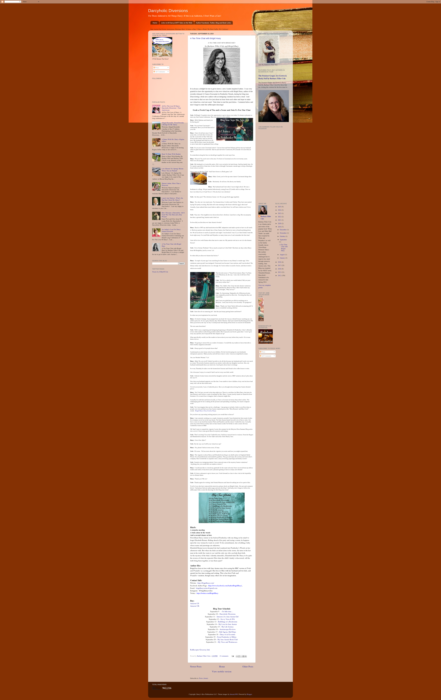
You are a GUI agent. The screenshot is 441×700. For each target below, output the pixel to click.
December (283, 230)
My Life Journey (228, 626)
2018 (280, 262)
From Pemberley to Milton (226, 637)
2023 (280, 213)
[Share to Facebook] (243, 656)
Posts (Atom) (203, 678)
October (283, 236)
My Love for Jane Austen (228, 624)
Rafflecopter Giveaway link (200, 649)
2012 (280, 275)
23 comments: (224, 656)
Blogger (249, 694)
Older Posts (247, 666)
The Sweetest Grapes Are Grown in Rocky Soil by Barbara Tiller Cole (272, 77)
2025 (280, 207)
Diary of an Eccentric (227, 634)
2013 (280, 272)
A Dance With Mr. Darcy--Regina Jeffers (173, 140)
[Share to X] (241, 656)
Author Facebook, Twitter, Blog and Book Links (213, 23)
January (282, 258)
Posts (157, 68)
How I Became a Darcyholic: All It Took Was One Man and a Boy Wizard (173, 215)
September (283, 240)
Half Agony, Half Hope (227, 632)
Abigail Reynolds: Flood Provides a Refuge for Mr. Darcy (173, 124)
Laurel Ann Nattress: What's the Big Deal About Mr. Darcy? (172, 199)
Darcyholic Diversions (168, 10)
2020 (280, 223)
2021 (280, 220)
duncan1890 (234, 694)
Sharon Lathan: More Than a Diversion (171, 184)
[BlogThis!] (239, 656)
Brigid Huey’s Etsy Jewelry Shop (205, 411)
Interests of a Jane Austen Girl (227, 616)
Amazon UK (194, 606)
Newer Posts (196, 666)
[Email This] (237, 656)
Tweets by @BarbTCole (160, 272)
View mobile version (221, 671)
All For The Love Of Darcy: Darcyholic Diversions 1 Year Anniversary (171, 108)
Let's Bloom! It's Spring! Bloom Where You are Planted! (172, 170)
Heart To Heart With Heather (171, 154)
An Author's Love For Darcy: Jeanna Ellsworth (171, 230)
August (282, 254)
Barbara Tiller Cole (203, 656)
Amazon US (194, 603)
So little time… (227, 611)
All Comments (160, 72)
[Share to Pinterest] (246, 656)
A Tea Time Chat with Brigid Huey (205, 38)
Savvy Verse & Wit (228, 619)
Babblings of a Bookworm (227, 621)
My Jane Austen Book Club (228, 639)
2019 (280, 227)
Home (155, 23)
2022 (280, 217)
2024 (280, 210)
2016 (280, 269)
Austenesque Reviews (228, 629)
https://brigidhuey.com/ (205, 583)
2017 (280, 265)
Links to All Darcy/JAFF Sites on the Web (176, 23)
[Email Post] (232, 656)
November (283, 233)
